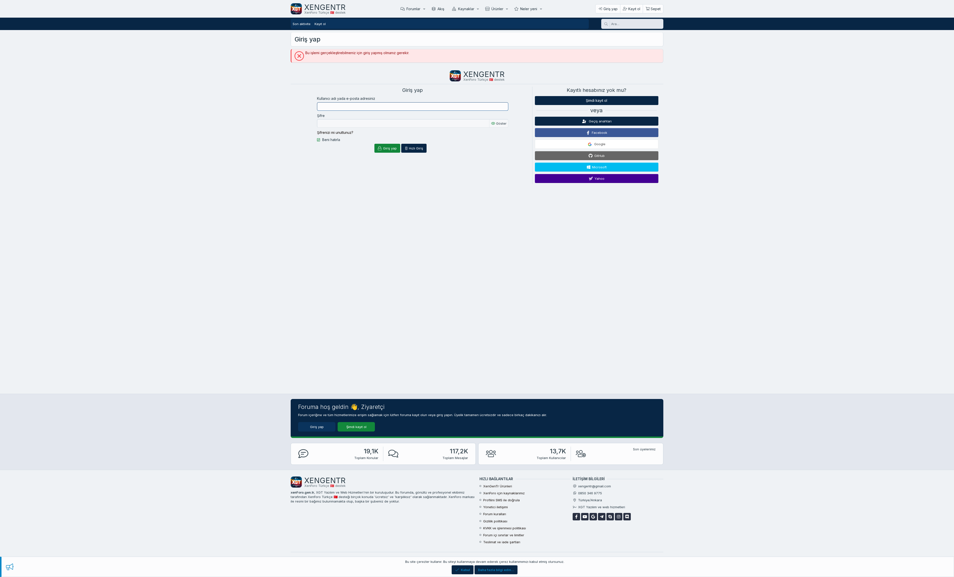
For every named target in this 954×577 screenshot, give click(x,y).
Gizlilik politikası (495, 521)
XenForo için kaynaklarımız (504, 493)
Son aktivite (302, 24)
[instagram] (618, 516)
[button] (424, 9)
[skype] (610, 516)
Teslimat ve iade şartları (501, 542)
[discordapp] (627, 516)
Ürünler (497, 9)
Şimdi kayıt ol (596, 100)
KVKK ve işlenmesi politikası (504, 528)
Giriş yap (317, 427)
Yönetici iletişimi (495, 507)
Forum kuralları (494, 514)
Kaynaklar (466, 9)
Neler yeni (528, 9)
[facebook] (576, 516)
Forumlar (413, 9)
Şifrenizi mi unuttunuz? (335, 132)
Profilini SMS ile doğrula (501, 500)
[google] (593, 516)
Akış (440, 9)
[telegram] (601, 516)
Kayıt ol (320, 24)
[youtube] (585, 516)
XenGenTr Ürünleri (497, 486)
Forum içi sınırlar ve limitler (503, 535)
